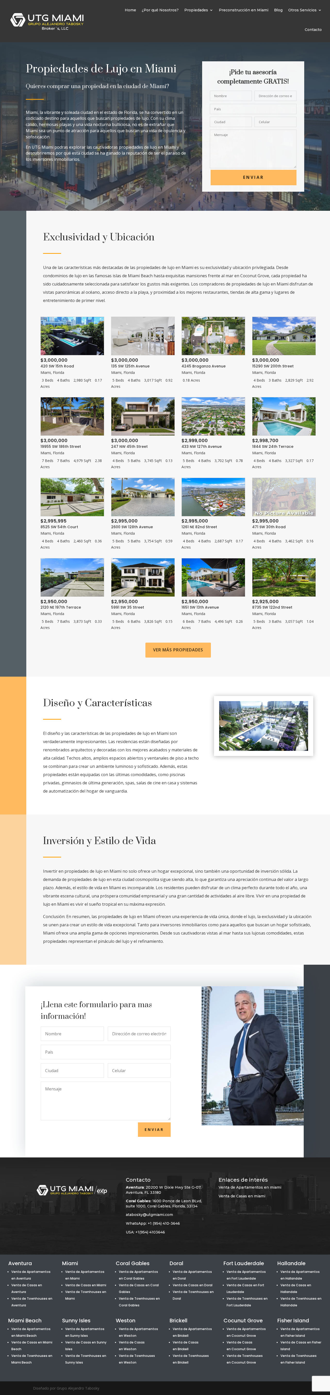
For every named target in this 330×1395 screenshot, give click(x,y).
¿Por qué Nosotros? (160, 10)
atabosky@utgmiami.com (149, 1214)
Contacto (313, 29)
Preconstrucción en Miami (243, 10)
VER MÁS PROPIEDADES (178, 650)
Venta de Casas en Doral (192, 1285)
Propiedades (196, 10)
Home (130, 10)
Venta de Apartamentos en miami (250, 1187)
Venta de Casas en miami (242, 1196)
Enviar (253, 177)
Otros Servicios (302, 10)
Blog (278, 10)
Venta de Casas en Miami (85, 1285)
